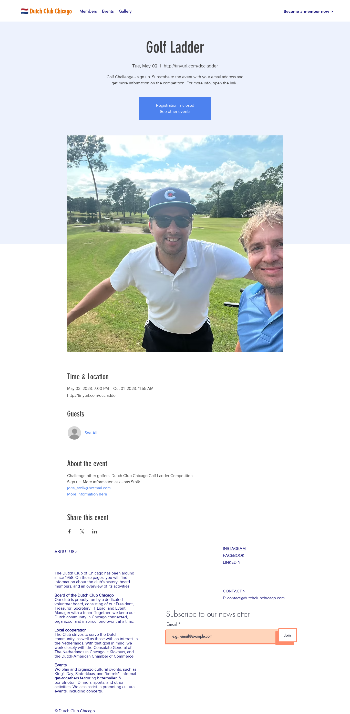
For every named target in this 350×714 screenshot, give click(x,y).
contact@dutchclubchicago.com (256, 598)
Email (172, 624)
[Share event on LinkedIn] (94, 531)
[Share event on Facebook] (69, 531)
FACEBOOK (233, 555)
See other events (175, 111)
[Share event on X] (82, 531)
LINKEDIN (231, 562)
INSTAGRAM (234, 548)
